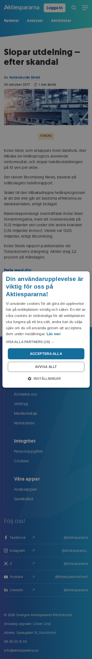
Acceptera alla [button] (46, 354)
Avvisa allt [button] (46, 367)
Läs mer (54, 334)
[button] (46, 342)
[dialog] (46, 329)
